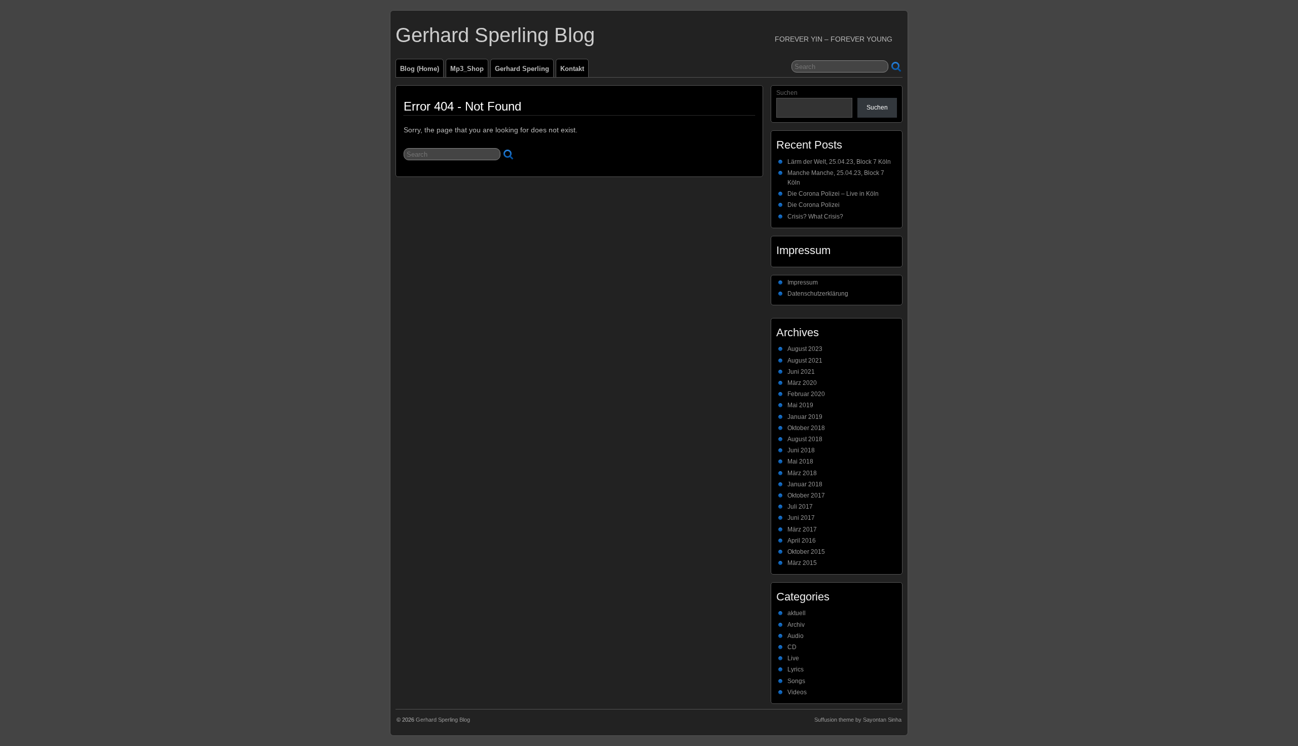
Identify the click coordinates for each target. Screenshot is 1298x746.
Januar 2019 (804, 416)
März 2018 (802, 473)
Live (793, 658)
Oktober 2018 (806, 428)
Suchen (787, 92)
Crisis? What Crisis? (815, 216)
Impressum (802, 282)
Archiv (796, 624)
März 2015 (802, 562)
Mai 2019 (800, 405)
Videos (797, 692)
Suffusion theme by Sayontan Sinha (858, 720)
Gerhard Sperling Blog (495, 35)
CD (792, 647)
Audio (795, 636)
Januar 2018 (804, 484)
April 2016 (801, 540)
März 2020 (802, 382)
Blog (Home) (419, 69)
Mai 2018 (800, 461)
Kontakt (572, 69)
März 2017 (802, 529)
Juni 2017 (801, 517)
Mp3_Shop (467, 69)
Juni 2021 (801, 371)
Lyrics (795, 669)
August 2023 (804, 348)
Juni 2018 (801, 450)
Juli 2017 (800, 506)
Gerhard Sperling (522, 69)
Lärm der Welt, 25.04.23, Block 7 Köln (839, 161)
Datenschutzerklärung (817, 293)
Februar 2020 (806, 394)
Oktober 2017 (806, 495)
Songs (796, 681)
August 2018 (804, 439)
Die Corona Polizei (813, 204)
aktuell (796, 613)
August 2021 (804, 360)
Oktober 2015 (806, 551)
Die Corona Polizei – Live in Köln (833, 193)
